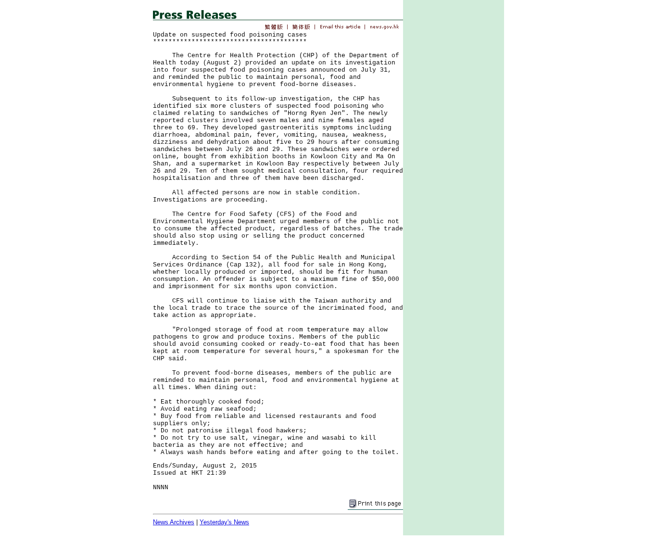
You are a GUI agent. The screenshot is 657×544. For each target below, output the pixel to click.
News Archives (173, 522)
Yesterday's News (224, 522)
